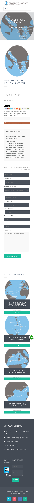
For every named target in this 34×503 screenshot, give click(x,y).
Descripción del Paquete (13, 131)
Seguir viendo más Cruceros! (13, 123)
